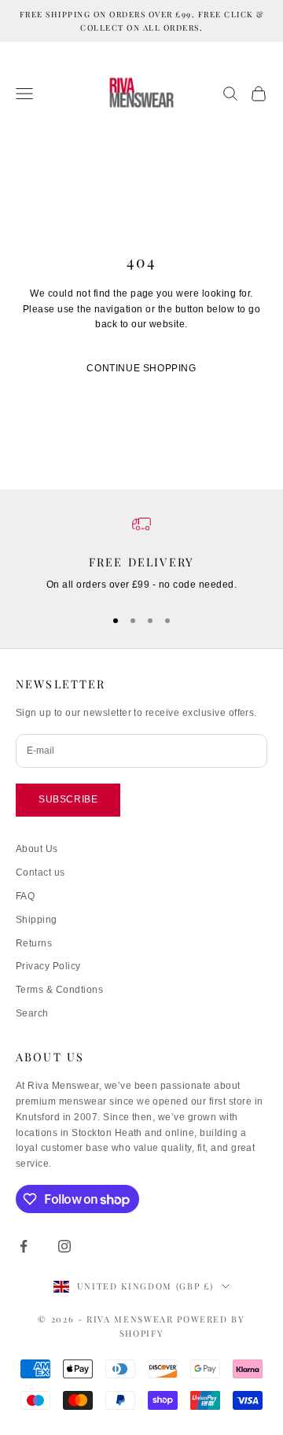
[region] (141, 554)
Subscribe (68, 799)
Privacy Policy (48, 966)
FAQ (25, 896)
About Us (37, 848)
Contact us (40, 872)
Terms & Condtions (59, 989)
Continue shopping (141, 368)
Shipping (36, 919)
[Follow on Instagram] (64, 1246)
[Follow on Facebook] (23, 1246)
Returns (34, 943)
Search (32, 1013)
